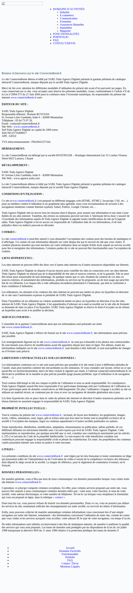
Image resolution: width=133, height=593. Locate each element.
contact (59, 497)
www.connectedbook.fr (23, 97)
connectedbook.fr (19, 238)
